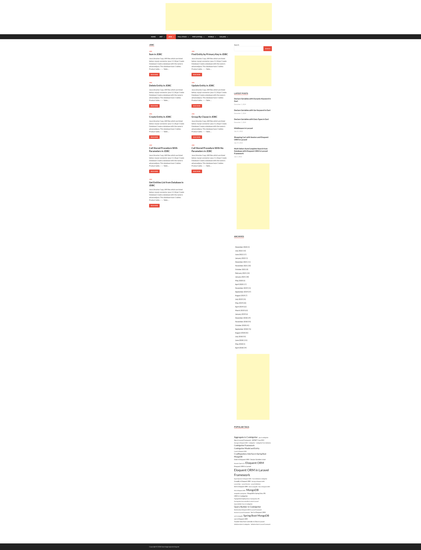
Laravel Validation (255, 484)
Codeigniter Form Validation (263, 443)
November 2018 (241, 321)
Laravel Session (246, 484)
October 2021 (240, 269)
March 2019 (239, 310)
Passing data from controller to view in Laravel (246, 501)
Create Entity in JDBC (160, 116)
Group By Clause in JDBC (204, 116)
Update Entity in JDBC (203, 85)
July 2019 (239, 299)
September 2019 (241, 292)
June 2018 (239, 340)
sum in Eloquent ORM (241, 519)
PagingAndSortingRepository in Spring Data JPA (246, 498)
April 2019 (239, 307)
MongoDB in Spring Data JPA (256, 493)
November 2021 (241, 266)
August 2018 (240, 333)
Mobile (211, 37)
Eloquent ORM (254, 462)
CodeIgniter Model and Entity (246, 448)
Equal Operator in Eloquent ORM (242, 478)
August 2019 (240, 295)
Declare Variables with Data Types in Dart (251, 119)
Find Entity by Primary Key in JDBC (210, 54)
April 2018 (239, 348)
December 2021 (241, 262)
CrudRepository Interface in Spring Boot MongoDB (250, 455)
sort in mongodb (238, 516)
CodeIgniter (252, 443)
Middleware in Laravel (243, 128)
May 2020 (239, 280)
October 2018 (240, 325)
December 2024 (241, 247)
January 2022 (240, 258)
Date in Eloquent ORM (241, 459)
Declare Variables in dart (258, 459)
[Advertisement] (219, 17)
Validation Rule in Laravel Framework (260, 524)
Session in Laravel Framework (242, 512)
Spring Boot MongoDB (256, 515)
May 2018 (239, 344)
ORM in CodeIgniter (241, 496)
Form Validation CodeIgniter (259, 478)
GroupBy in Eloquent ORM (242, 481)
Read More (153, 74)
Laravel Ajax (237, 484)
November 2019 (241, 288)
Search (236, 45)
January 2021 (240, 277)
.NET (161, 37)
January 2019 (240, 314)
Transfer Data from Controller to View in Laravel (249, 521)
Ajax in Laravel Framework (242, 440)
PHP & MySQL (197, 37)
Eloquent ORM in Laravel (242, 466)
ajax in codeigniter (263, 437)
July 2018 (239, 336)
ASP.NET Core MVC (258, 440)
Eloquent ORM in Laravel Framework (251, 472)
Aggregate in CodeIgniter (246, 437)
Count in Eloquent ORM (240, 451)
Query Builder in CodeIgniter (247, 506)
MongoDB (252, 490)
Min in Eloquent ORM (239, 490)
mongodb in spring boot (240, 493)
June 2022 (239, 254)
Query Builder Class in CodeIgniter (243, 504)
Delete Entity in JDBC (160, 85)
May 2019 (239, 303)
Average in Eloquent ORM (241, 443)
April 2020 (239, 284)
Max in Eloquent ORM (264, 486)
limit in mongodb (253, 486)
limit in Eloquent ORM (241, 486)
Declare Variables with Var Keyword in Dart (252, 110)
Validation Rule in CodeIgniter (242, 524)
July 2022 (239, 251)
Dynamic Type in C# (239, 463)
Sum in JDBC (155, 54)
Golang (222, 37)
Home (153, 37)
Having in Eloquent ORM (258, 481)
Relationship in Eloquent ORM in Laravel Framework (248, 510)
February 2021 (240, 273)
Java (170, 37)
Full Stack (182, 37)
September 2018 (241, 329)
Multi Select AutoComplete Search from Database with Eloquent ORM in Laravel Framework (251, 151)
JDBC (150, 51)
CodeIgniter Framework (244, 445)
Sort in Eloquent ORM (258, 512)
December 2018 (241, 318)
